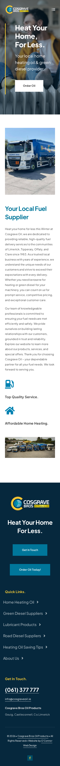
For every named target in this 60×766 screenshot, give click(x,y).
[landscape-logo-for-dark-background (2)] (17, 6)
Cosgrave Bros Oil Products (33, 735)
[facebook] (30, 758)
